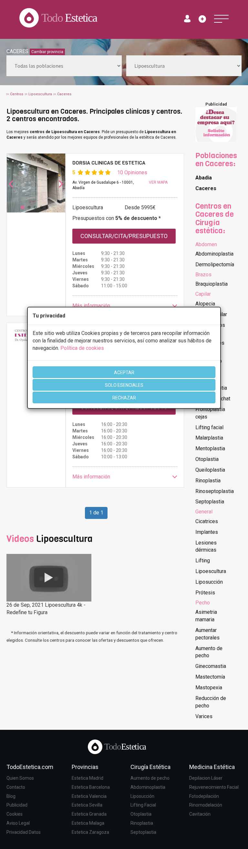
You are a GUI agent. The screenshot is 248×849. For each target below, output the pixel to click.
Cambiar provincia (47, 52)
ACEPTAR (124, 372)
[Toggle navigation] (221, 19)
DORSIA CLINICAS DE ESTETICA (108, 162)
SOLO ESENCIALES (124, 385)
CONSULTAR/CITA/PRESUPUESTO (124, 236)
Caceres (205, 188)
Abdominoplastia (214, 254)
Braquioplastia (211, 284)
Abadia (203, 178)
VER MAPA (158, 182)
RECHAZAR (124, 397)
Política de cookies (82, 348)
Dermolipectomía (214, 264)
